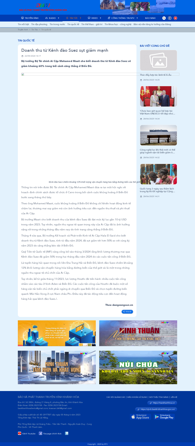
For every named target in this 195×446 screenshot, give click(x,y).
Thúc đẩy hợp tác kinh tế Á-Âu (155, 75)
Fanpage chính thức (52, 433)
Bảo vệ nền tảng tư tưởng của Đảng (152, 24)
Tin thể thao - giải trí (91, 24)
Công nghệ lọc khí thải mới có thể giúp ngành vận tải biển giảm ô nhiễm (157, 151)
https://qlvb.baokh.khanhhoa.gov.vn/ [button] (158, 409)
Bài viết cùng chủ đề (155, 46)
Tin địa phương (39, 24)
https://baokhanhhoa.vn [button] (164, 403)
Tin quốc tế (73, 24)
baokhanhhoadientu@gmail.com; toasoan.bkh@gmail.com (45, 408)
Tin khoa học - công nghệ (118, 24)
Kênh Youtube (28, 433)
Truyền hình (23, 29)
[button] (164, 18)
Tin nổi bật (23, 24)
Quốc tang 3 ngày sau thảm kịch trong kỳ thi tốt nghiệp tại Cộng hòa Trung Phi (157, 190)
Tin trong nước (57, 24)
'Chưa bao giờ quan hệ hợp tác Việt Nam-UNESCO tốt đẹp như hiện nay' (156, 112)
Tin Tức (35, 29)
